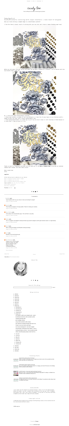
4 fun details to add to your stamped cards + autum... (26, 315)
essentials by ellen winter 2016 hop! (26, 358)
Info (33, 1)
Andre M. (7, 205)
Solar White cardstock (10, 184)
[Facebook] (31, 280)
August (17, 313)
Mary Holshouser (9, 239)
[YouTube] (37, 280)
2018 (16, 345)
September (18, 312)
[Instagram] (35, 280)
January (17, 343)
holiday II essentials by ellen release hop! (28, 378)
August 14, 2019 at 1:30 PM (11, 247)
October (17, 310)
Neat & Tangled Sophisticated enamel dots (15, 181)
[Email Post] (15, 187)
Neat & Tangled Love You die (11, 180)
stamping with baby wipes (21, 318)
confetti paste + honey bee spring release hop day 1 (30, 371)
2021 (16, 302)
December (18, 307)
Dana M (7, 226)
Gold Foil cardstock (9, 185)
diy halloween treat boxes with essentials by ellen (25, 316)
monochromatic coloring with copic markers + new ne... (26, 328)
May (17, 337)
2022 (16, 300)
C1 (14, 182)
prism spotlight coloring (20, 320)
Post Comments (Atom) (14, 256)
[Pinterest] (33, 280)
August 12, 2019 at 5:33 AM (11, 201)
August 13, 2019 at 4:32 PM (11, 236)
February (18, 342)
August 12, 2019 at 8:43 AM (11, 208)
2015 (16, 350)
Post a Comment (9, 250)
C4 (18, 182)
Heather (7, 219)
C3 (16, 182)
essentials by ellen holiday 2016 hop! (27, 364)
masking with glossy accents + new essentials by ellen (26, 330)
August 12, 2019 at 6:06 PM (11, 222)
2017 (16, 347)
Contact (39, 1)
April (17, 338)
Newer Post (62, 253)
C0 (12, 182)
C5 (20, 182)
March (17, 340)
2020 (16, 304)
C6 (23, 182)
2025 (16, 295)
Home (28, 1)
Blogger (36, 421)
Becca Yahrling (9, 212)
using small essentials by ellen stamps (23, 321)
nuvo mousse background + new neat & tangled (25, 326)
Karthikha (8, 198)
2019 (16, 305)
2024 (16, 297)
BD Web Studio (37, 424)
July (17, 333)
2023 (16, 299)
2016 (16, 349)
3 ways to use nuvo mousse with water (23, 325)
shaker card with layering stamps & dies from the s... (26, 331)
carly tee (34, 8)
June (17, 335)
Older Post (6, 253)
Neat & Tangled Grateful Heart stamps (14, 178)
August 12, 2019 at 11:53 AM (11, 215)
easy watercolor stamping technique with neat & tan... (26, 323)
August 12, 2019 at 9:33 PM (11, 229)
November (18, 308)
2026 (16, 294)
